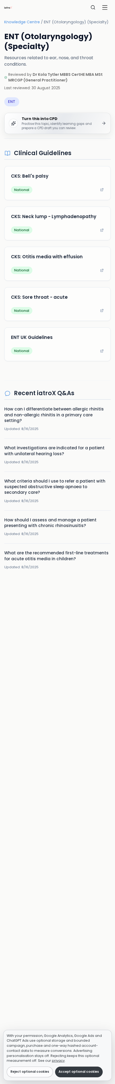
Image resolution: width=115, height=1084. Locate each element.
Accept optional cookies (79, 1072)
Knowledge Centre (22, 22)
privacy (58, 1060)
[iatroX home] (8, 7)
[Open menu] (105, 7)
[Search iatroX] (93, 7)
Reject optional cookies (29, 1072)
